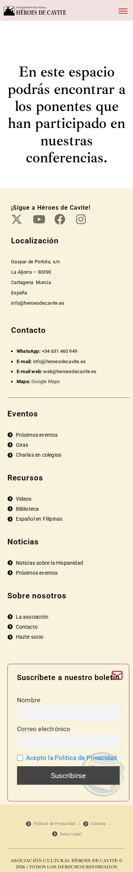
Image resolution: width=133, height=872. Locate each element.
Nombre (28, 700)
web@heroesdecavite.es (69, 371)
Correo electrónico (44, 729)
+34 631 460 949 (59, 351)
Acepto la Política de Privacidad (71, 757)
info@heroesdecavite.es (59, 361)
